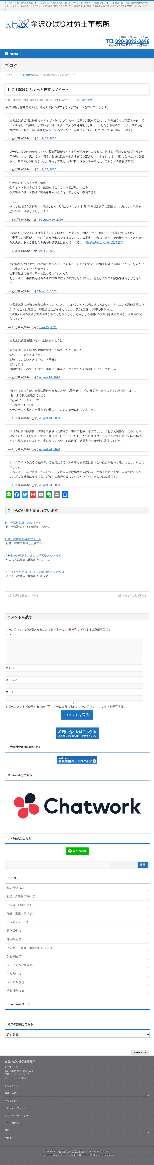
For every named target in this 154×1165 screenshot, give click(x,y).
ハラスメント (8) (17, 922)
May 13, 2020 (48, 291)
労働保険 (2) (14, 956)
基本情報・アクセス (15, 1108)
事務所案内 (11, 1093)
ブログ (8, 1138)
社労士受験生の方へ (84, 100)
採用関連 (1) (14, 939)
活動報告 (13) (15, 990)
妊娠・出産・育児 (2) (20, 913)
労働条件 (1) (14, 973)
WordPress (59, 1155)
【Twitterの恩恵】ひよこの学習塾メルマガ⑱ (33, 555)
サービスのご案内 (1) (20, 965)
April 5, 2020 (47, 250)
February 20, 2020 (51, 219)
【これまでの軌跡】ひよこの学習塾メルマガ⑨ (34, 572)
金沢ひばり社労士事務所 (72, 1151)
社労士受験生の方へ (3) (21, 896)
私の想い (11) (15, 887)
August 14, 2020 (49, 377)
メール (12, 679)
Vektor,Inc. (95, 1155)
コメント (13, 635)
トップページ (12, 1085)
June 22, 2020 (48, 327)
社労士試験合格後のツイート (23, 539)
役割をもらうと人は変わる (133, 595)
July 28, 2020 (47, 138)
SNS (7, 1130)
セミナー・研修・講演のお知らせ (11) (31, 947)
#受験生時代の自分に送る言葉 (104, 242)
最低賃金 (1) (14, 930)
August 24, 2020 (49, 449)
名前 (10, 667)
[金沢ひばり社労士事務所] (59, 25)
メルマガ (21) (15, 982)
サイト (10, 691)
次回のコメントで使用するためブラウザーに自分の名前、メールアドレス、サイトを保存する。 (66, 706)
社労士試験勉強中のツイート (23, 522)
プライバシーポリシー (17, 1115)
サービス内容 (12, 1123)
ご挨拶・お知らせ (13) (21, 904)
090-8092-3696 (132, 41)
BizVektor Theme (77, 1155)
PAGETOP (140, 1052)
